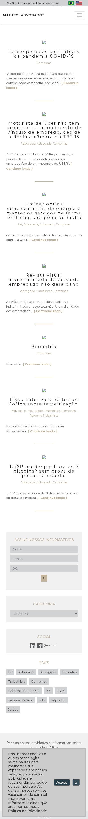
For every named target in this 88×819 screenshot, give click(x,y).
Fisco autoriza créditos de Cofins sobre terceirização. (44, 402)
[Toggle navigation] (79, 15)
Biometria (44, 346)
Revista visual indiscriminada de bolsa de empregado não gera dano (44, 280)
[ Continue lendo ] (43, 240)
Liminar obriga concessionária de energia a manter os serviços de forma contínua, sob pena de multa (44, 211)
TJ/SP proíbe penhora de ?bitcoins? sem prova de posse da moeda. (44, 471)
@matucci (50, 645)
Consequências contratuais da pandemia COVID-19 (44, 54)
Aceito (61, 782)
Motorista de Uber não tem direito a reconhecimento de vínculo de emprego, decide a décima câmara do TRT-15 (44, 130)
